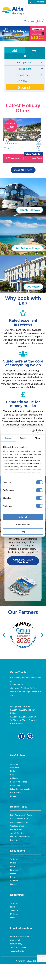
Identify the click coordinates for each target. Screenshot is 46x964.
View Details (32, 154)
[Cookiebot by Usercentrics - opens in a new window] (32, 431)
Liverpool (14, 870)
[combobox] (24, 62)
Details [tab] (23, 438)
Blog (12, 774)
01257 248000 (38, 2)
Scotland (14, 859)
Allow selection (23, 524)
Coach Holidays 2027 (19, 822)
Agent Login (15, 785)
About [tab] (38, 438)
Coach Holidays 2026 (19, 818)
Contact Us (15, 767)
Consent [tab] (8, 438)
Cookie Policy (16, 940)
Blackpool (14, 877)
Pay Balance (15, 792)
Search (25, 87)
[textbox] (24, 62)
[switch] (39, 490)
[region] (23, 33)
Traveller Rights (17, 951)
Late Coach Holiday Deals (21, 815)
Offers (40, 21)
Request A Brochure (18, 782)
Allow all (23, 517)
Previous (6, 140)
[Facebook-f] (21, 736)
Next (39, 140)
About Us (14, 764)
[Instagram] (30, 736)
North (12, 907)
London (13, 873)
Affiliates (14, 778)
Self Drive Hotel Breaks (20, 836)
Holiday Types (18, 806)
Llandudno (14, 884)
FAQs (12, 771)
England (13, 866)
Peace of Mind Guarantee (21, 936)
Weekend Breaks (17, 826)
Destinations (18, 850)
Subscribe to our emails (20, 789)
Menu (26, 21)
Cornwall (14, 880)
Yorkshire (14, 910)
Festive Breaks (16, 829)
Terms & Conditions (18, 947)
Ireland (13, 863)
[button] (23, 33)
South (12, 917)
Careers (13, 796)
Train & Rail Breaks (18, 833)
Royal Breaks (15, 840)
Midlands (14, 914)
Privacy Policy (16, 944)
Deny (23, 531)
